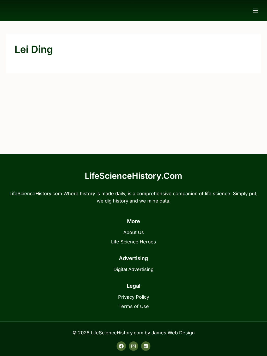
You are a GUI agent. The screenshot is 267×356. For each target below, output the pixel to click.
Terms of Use (133, 306)
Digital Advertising (133, 269)
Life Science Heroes (133, 241)
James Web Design (173, 332)
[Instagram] (133, 346)
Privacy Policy (133, 297)
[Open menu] (255, 10)
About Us (133, 232)
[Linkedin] (145, 346)
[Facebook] (121, 346)
